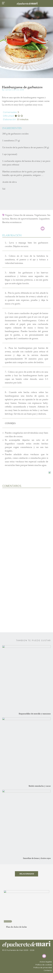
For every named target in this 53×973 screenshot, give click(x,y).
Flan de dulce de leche (16, 927)
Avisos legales (46, 962)
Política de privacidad (42, 967)
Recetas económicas (11, 222)
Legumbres (44, 218)
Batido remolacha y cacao (40, 786)
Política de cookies (43, 965)
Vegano (8, 215)
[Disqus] (26, 523)
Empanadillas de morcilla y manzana (35, 714)
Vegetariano (40, 215)
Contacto (48, 970)
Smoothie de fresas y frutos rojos (37, 858)
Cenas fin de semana (23, 215)
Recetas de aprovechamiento (24, 218)
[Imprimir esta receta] (50, 472)
